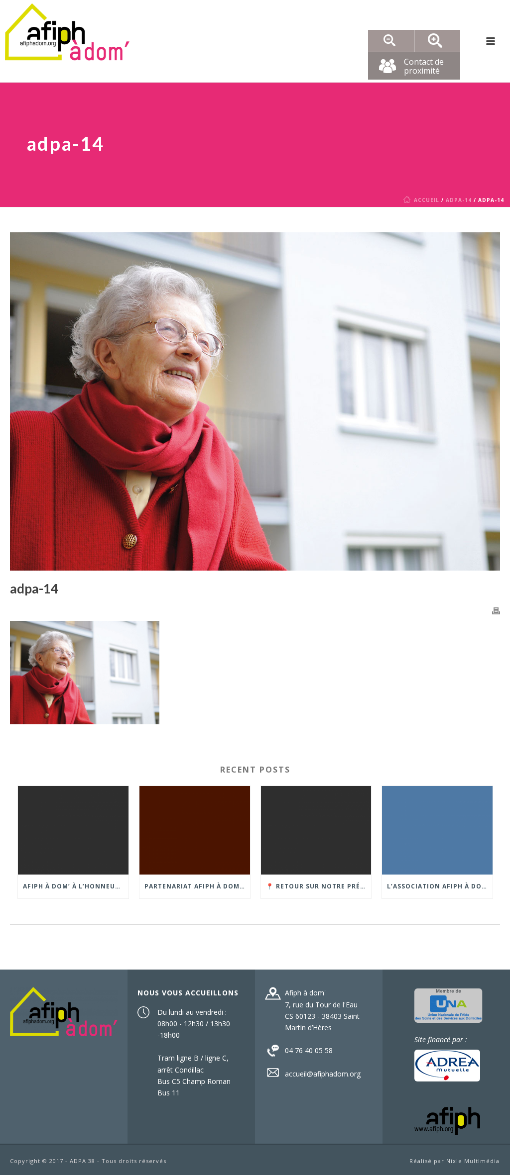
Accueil (426, 199)
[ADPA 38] (67, 41)
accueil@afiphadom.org (323, 1074)
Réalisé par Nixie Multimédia (454, 1161)
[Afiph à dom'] (63, 1010)
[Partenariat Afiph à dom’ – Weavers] (194, 830)
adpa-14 (459, 199)
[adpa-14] (255, 401)
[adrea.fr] (447, 1064)
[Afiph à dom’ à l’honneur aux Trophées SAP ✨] (73, 830)
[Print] (496, 610)
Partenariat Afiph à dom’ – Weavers (197, 886)
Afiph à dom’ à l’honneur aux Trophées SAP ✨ (75, 886)
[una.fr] (448, 1004)
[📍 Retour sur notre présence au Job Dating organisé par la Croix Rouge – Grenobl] (316, 830)
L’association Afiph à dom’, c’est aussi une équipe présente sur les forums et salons (440, 886)
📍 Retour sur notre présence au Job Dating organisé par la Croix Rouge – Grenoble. (319, 886)
